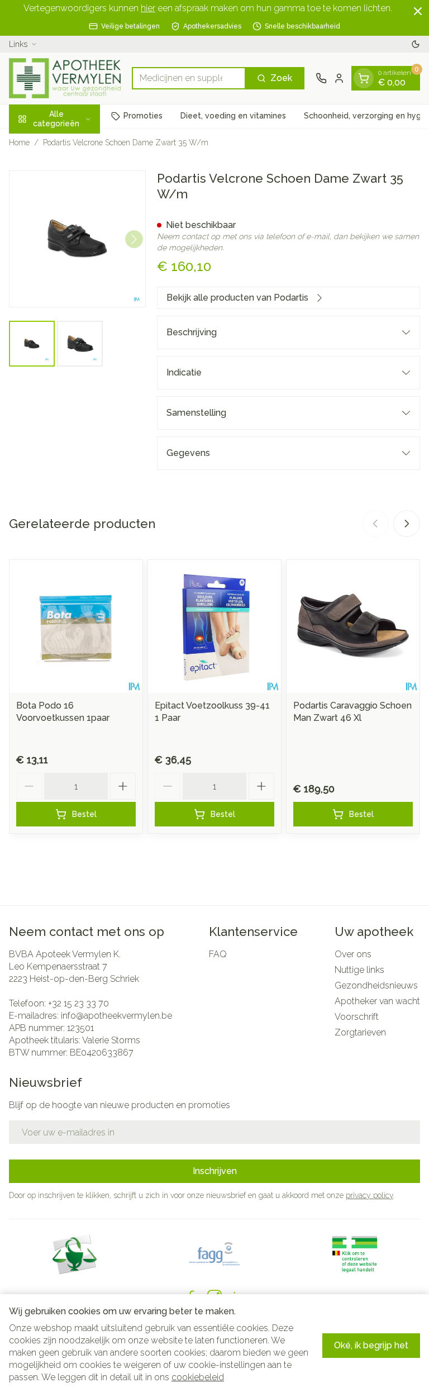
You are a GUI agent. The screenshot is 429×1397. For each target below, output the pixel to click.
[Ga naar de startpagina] (65, 78)
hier (148, 8)
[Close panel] (418, 11)
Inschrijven (215, 1171)
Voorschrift (357, 1016)
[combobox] (189, 78)
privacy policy (369, 1195)
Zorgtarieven (360, 1032)
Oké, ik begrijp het (371, 1345)
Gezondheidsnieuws (376, 985)
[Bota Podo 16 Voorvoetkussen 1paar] (75, 626)
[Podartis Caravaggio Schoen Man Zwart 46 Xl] (353, 626)
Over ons (353, 954)
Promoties (143, 115)
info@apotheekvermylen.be (116, 1015)
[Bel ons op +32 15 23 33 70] (321, 78)
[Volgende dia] (406, 523)
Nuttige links (359, 969)
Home (19, 142)
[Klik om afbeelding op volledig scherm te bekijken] (77, 239)
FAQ (218, 954)
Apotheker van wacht (377, 1001)
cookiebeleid (197, 1377)
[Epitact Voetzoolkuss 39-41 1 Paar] (214, 626)
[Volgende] (134, 239)
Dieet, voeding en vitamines (233, 115)
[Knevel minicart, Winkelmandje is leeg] (364, 78)
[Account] (339, 78)
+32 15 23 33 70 (78, 1003)
